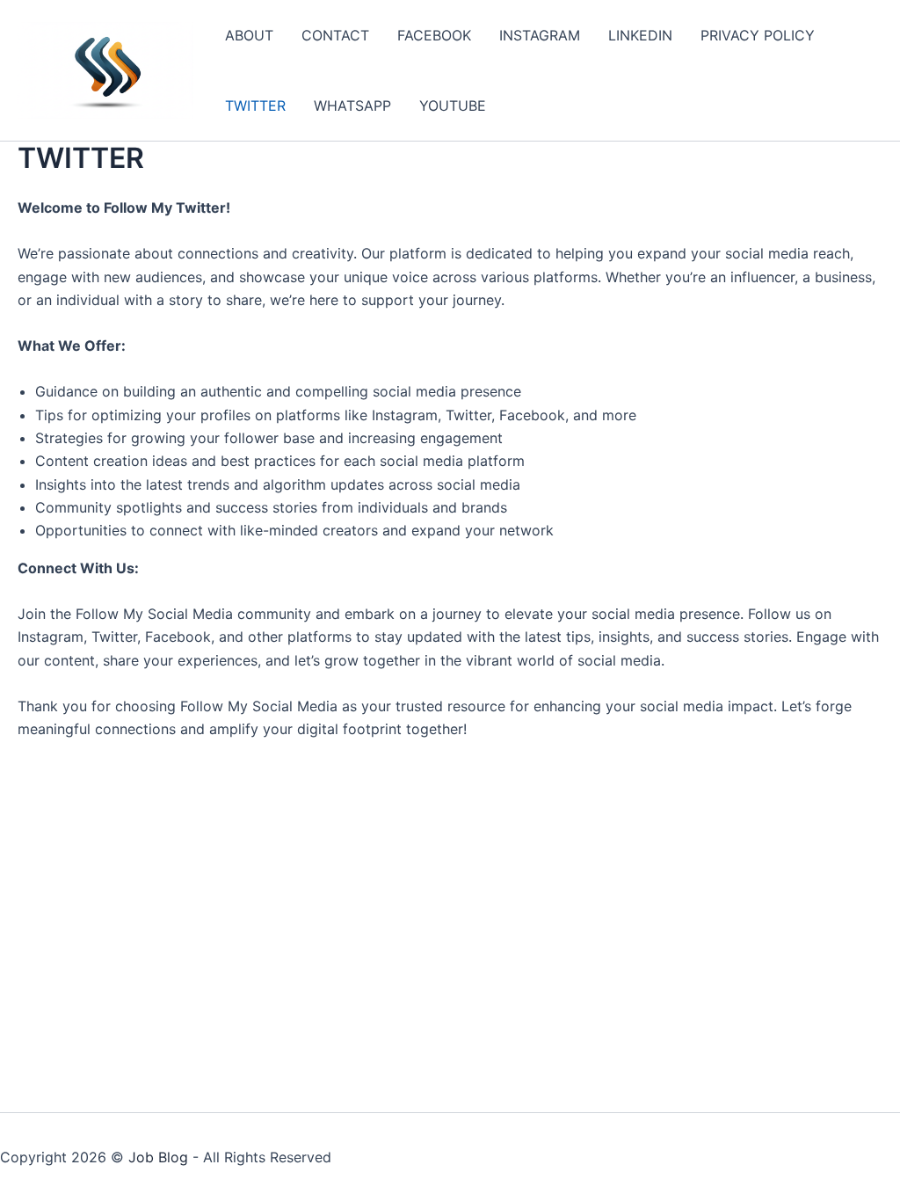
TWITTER (255, 105)
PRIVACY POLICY (757, 35)
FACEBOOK (434, 35)
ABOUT (249, 35)
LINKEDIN (640, 35)
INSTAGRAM (539, 35)
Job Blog (158, 1157)
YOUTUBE (452, 105)
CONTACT (335, 35)
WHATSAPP (352, 105)
